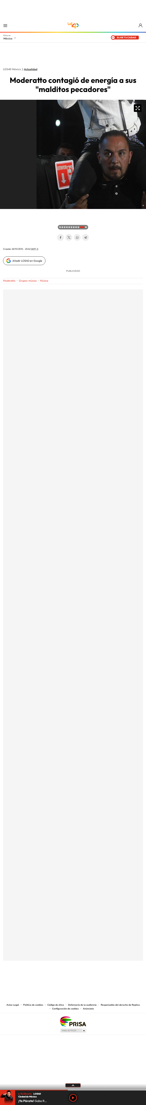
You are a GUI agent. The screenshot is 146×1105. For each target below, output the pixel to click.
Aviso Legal (12, 1004)
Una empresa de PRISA (73, 1021)
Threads (92, 979)
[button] (4, 213)
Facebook (60, 237)
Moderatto (9, 281)
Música (44, 281)
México (7, 38)
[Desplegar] (73, 1085)
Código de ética (55, 1004)
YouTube (62, 979)
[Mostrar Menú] (5, 25)
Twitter (68, 237)
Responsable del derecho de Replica (120, 1004)
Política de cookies (33, 1004)
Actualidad (30, 69)
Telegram (85, 237)
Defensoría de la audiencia (82, 1004)
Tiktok (54, 979)
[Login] (140, 25)
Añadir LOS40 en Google (27, 260)
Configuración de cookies (65, 1008)
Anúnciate (88, 1008)
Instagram (69, 979)
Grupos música (27, 281)
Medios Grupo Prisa (73, 1030)
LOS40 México (73, 25)
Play (73, 1097)
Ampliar (137, 108)
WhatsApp (77, 237)
